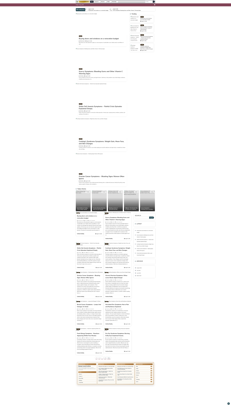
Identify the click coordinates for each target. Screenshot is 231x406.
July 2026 (138, 270)
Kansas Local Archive (84, 1)
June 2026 (139, 273)
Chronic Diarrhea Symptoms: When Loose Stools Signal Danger (144, 254)
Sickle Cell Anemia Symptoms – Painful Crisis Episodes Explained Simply (100, 107)
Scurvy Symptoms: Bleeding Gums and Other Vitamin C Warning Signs (127, 10)
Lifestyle (137, 370)
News (137, 377)
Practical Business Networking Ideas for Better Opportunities (124, 379)
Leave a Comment (92, 220)
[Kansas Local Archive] (77, 2)
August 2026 (139, 267)
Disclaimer (80, 380)
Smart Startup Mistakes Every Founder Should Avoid (124, 375)
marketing (108, 222)
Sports (137, 381)
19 (105, 358)
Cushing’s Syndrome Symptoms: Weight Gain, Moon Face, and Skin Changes (101, 142)
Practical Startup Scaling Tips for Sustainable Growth (124, 372)
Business (103, 1)
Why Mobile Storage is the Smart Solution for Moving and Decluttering (124, 369)
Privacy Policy (81, 378)
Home (92, 1)
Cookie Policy (81, 382)
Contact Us (96, 1)
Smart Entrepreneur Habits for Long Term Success (125, 377)
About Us (80, 374)
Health (108, 1)
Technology (138, 379)
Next (109, 358)
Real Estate (114, 1)
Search (138, 215)
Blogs (137, 366)
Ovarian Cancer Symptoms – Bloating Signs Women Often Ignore (101, 177)
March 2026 (139, 275)
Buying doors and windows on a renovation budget (98, 10)
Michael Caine (80, 220)
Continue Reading (80, 233)
